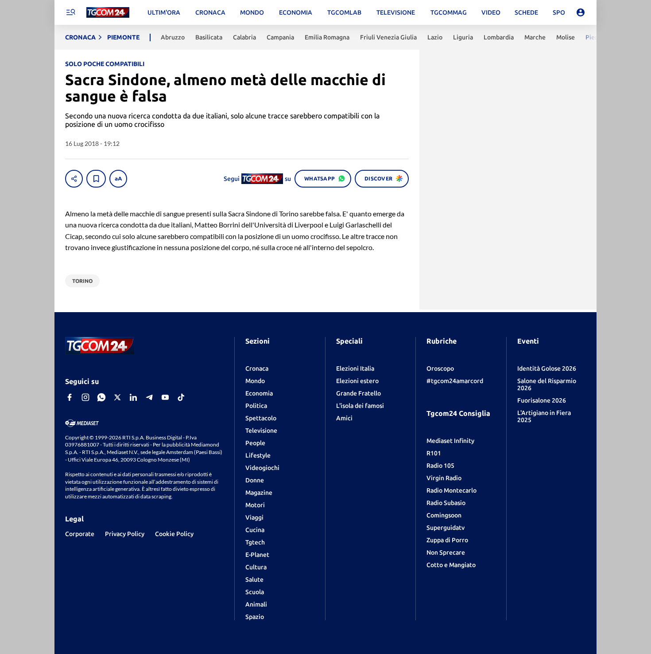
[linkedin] (133, 397)
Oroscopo (440, 368)
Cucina (254, 529)
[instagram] (85, 397)
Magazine (258, 492)
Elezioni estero (357, 380)
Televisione (261, 430)
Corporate (79, 533)
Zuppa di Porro (447, 540)
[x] (117, 397)
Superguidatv (445, 527)
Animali (256, 604)
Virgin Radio (443, 478)
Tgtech (255, 542)
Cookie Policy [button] (174, 533)
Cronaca (256, 368)
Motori (255, 505)
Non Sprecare (445, 552)
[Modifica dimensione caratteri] (118, 179)
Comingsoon (443, 515)
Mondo (255, 380)
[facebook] (69, 397)
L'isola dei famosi (360, 405)
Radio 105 (440, 465)
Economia (259, 393)
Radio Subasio (445, 502)
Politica (256, 405)
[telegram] (149, 397)
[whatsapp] (101, 397)
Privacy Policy (124, 533)
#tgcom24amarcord (454, 380)
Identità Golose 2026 (546, 368)
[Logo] (107, 12)
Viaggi (254, 517)
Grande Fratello (358, 393)
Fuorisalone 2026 (541, 400)
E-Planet (257, 554)
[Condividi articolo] (74, 179)
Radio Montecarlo (451, 490)
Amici (344, 418)
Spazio (254, 616)
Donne (254, 480)
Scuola (254, 591)
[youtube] (165, 397)
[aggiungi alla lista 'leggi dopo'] (96, 179)
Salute (254, 579)
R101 (433, 453)
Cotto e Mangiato (451, 564)
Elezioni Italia (355, 368)
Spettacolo (260, 418)
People (255, 442)
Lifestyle (258, 455)
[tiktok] (181, 397)
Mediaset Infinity (450, 440)
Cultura (256, 567)
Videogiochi (262, 467)
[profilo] (581, 12)
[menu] (70, 12)
